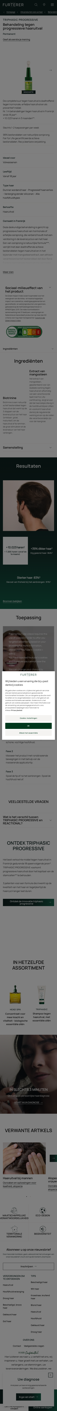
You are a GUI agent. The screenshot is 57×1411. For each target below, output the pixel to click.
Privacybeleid (16, 710)
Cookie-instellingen (28, 718)
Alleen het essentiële (28, 733)
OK (28, 726)
